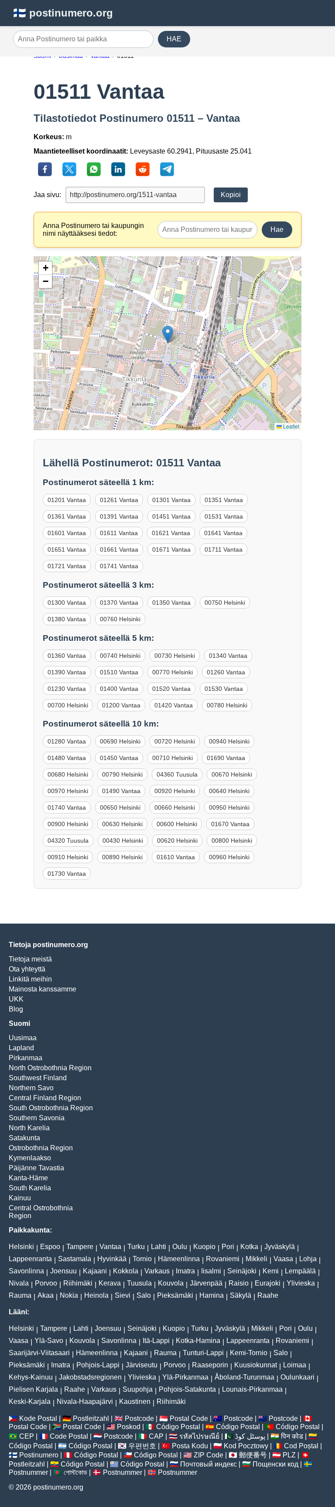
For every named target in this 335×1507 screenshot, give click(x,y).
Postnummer (28, 1472)
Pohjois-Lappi (98, 1365)
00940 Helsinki (229, 741)
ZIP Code (208, 1455)
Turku (136, 1246)
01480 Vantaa (67, 757)
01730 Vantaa (67, 873)
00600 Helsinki (177, 823)
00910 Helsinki (68, 857)
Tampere (79, 1246)
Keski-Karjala (30, 1401)
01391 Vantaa (119, 516)
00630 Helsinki (122, 823)
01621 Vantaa (171, 532)
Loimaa (294, 1365)
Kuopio (204, 1246)
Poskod (128, 1426)
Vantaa (110, 1246)
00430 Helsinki (123, 840)
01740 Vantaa (67, 807)
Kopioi (231, 194)
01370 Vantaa (119, 602)
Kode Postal (38, 1418)
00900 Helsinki (68, 823)
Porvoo (46, 1283)
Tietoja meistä (30, 959)
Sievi (122, 1295)
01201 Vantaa (67, 499)
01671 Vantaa (171, 549)
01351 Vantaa (224, 499)
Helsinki (21, 1246)
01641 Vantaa (223, 532)
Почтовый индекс (208, 1464)
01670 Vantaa (230, 823)
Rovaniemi (222, 1259)
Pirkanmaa (25, 1058)
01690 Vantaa (226, 757)
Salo (144, 1295)
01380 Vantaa (67, 619)
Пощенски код (275, 1464)
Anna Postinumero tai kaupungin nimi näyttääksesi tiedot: (93, 229)
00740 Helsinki (120, 655)
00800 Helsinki (232, 840)
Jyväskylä (279, 1246)
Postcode (139, 1418)
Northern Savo (31, 1088)
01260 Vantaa (226, 672)
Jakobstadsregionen (90, 1377)
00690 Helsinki (120, 741)
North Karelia (29, 1128)
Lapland (21, 1048)
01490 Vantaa (121, 790)
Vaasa (283, 1259)
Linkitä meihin (30, 979)
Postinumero (38, 1455)
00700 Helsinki (68, 705)
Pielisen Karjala (33, 1389)
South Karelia (30, 1188)
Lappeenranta (30, 1259)
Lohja (308, 1259)
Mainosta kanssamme (42, 989)
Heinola (96, 1295)
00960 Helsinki (229, 857)
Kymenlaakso (30, 1158)
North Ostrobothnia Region (50, 1068)
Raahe (267, 1295)
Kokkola (125, 1271)
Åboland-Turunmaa (244, 1377)
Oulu (179, 1246)
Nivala (19, 1283)
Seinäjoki (241, 1271)
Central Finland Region (45, 1098)
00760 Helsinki (120, 619)
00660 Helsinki (174, 807)
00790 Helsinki (122, 774)
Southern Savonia (37, 1118)
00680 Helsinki (68, 774)
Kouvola (171, 1283)
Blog (16, 1009)
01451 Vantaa (171, 516)
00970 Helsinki (68, 790)
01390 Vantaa (67, 672)
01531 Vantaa (224, 516)
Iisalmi (211, 1271)
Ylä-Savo (48, 1340)
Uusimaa (23, 1038)
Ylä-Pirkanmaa (185, 1377)
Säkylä (240, 1295)
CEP (26, 1436)
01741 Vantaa (119, 566)
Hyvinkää (111, 1259)
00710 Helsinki (172, 757)
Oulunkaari (297, 1377)
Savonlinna (26, 1271)
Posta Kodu (190, 1446)
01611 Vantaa (119, 532)
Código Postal (178, 1426)
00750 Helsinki (225, 602)
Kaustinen (134, 1401)
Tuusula (139, 1283)
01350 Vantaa (171, 602)
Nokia (69, 1295)
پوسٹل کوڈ (250, 1436)
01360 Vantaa (67, 655)
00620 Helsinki (177, 840)
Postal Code (189, 1418)
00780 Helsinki (227, 705)
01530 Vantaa (224, 688)
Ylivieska (301, 1283)
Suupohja (138, 1389)
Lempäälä (300, 1271)
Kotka (249, 1246)
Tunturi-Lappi (203, 1352)
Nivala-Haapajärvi (85, 1401)
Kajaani (95, 1271)
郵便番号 (253, 1455)
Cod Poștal (301, 1446)
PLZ (289, 1455)
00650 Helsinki (120, 807)
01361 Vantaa (67, 516)
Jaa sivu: (47, 194)
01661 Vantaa (119, 549)
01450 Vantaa (119, 757)
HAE (174, 39)
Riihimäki (77, 1283)
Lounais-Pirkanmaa (252, 1389)
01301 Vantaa (171, 499)
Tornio (142, 1259)
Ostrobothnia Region (41, 1148)
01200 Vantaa (121, 705)
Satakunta (24, 1138)
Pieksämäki (175, 1295)
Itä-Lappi (156, 1340)
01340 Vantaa (228, 655)
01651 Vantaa (67, 549)
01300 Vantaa (67, 602)
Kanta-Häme (28, 1178)
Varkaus (157, 1271)
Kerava (110, 1283)
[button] (167, 334)
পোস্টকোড (75, 1472)
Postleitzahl (91, 1418)
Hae (277, 229)
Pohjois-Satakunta (187, 1389)
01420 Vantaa (173, 705)
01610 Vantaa (176, 857)
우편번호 (142, 1446)
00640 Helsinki (229, 790)
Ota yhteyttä (27, 969)
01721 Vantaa (67, 566)
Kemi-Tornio (248, 1352)
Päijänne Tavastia (36, 1168)
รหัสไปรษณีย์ (199, 1436)
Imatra (185, 1271)
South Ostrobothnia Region (51, 1108)
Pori (228, 1246)
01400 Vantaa (119, 688)
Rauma (20, 1295)
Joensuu (63, 1271)
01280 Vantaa (67, 741)
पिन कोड (292, 1436)
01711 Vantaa (224, 549)
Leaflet (290, 426)
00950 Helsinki (229, 807)
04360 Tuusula (177, 774)
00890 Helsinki (122, 857)
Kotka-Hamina (198, 1340)
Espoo (50, 1246)
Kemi (271, 1271)
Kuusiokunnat (255, 1365)
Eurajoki (267, 1283)
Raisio (239, 1283)
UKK (16, 999)
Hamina (211, 1295)
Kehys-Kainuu (31, 1377)
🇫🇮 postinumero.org (63, 13)
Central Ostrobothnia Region (41, 1211)
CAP (156, 1436)
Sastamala (74, 1259)
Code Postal (69, 1436)
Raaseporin (210, 1365)
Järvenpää (206, 1283)
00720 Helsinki (174, 741)
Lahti (158, 1246)
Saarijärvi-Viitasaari (39, 1352)
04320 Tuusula (68, 840)
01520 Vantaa (171, 688)
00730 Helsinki (174, 655)
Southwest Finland (38, 1078)
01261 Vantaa (119, 499)
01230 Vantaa (67, 688)
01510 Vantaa (119, 672)
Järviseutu (141, 1365)
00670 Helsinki (232, 774)
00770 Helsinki (172, 672)
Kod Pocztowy (246, 1446)
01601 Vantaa (67, 532)
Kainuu (20, 1198)
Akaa (46, 1295)
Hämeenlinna (179, 1259)
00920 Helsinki (174, 790)
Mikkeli (256, 1259)
